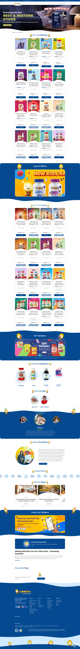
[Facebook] (15, 618)
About (39, 600)
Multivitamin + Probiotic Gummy (33, 114)
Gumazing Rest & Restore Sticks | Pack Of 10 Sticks (21, 53)
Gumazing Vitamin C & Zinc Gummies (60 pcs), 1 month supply (46, 84)
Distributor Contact (50, 605)
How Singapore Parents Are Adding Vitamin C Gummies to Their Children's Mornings (26, 500)
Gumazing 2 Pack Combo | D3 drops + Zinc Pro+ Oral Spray (59, 115)
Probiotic (30, 606)
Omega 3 (30, 605)
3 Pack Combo (31, 611)
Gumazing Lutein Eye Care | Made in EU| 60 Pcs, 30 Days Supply (33, 84)
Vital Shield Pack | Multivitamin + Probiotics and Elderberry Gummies (59, 145)
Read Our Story (43, 463)
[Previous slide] (1, 18)
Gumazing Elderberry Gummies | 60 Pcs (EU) (21, 83)
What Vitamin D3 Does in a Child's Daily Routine (49, 500)
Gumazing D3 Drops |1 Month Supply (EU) (46, 52)
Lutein (49, 625)
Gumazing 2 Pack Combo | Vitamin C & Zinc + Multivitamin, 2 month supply (59, 313)
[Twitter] (15, 621)
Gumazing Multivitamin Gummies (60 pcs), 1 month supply (59, 84)
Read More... (17, 560)
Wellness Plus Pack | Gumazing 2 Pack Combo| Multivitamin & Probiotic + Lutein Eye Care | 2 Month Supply (34, 283)
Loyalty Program (58, 600)
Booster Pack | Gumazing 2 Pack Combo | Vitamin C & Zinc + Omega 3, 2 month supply (59, 283)
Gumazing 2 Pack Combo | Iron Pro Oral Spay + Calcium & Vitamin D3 (21, 145)
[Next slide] (78, 18)
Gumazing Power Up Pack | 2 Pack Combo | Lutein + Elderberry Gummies (46, 283)
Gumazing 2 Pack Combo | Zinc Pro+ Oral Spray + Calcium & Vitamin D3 (33, 145)
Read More (26, 503)
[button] (23, 3)
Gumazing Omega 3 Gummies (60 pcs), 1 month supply (59, 53)
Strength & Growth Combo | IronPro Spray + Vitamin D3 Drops (21, 223)
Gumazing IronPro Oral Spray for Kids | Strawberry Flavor (21, 115)
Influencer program (59, 601)
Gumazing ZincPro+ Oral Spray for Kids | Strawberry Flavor (33, 53)
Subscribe (41, 578)
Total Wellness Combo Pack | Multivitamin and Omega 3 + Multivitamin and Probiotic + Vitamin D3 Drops (21, 253)
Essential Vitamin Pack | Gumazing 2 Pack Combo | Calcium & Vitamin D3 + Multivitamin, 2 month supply (21, 313)
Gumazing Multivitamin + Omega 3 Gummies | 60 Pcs (46, 115)
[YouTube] (15, 620)
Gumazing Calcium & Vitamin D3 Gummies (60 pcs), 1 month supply (46, 145)
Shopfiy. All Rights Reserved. (21, 605)
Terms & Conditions (50, 600)
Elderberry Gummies (29, 625)
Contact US (49, 606)
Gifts (57, 605)
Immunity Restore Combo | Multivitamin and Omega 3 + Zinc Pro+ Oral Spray (33, 223)
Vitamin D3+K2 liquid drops (33, 610)
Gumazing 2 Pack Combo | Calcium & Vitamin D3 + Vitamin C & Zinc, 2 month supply (34, 313)
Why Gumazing (40, 605)
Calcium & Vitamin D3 (36, 625)
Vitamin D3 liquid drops (32, 609)
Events (39, 601)
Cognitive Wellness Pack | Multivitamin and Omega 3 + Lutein (59, 223)
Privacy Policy (49, 601)
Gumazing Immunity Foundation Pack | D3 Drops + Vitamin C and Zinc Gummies (46, 223)
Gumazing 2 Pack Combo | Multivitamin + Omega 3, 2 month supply (46, 313)
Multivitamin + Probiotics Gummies (20, 625)
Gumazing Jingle (40, 606)
